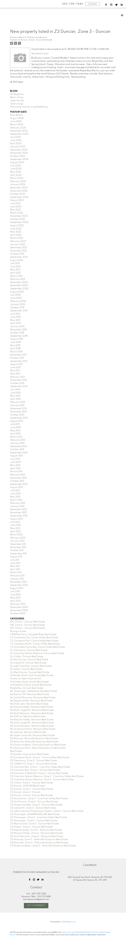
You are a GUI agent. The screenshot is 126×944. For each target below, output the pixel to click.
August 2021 (16, 260)
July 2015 (15, 424)
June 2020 (16, 298)
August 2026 (17, 118)
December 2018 (18, 330)
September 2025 (19, 134)
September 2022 (19, 222)
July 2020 (15, 295)
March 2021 (16, 276)
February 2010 (17, 604)
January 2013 (17, 506)
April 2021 (15, 273)
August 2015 (16, 421)
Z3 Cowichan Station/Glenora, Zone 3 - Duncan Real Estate (42, 779)
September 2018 (18, 336)
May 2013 (15, 497)
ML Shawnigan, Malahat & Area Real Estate (33, 691)
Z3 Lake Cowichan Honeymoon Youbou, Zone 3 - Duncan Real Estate (46, 811)
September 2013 (19, 484)
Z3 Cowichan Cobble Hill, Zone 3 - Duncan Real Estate (39, 773)
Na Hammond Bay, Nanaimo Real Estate (31, 707)
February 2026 (18, 128)
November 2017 (18, 355)
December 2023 (18, 188)
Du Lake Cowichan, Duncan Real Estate (31, 666)
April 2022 (15, 235)
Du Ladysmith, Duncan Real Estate (28, 663)
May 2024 (15, 172)
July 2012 (15, 522)
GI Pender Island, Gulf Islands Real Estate (32, 675)
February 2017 (17, 377)
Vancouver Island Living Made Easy (29, 107)
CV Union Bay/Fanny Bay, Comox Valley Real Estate (37, 647)
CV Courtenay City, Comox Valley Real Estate (34, 637)
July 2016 (15, 389)
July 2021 (15, 263)
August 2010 (16, 588)
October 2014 (17, 449)
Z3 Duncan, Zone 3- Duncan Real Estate (31, 795)
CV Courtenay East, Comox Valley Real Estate (34, 641)
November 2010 (18, 582)
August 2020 (17, 292)
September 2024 (19, 159)
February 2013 (17, 503)
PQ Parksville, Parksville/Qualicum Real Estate (34, 742)
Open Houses (17, 100)
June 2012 (15, 525)
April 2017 (15, 374)
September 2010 (19, 585)
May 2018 (15, 345)
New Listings (17, 97)
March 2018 (16, 352)
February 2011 (17, 576)
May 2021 (15, 270)
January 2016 (17, 405)
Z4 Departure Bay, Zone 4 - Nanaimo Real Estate (36, 830)
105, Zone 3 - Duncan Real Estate (27, 622)
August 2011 (16, 557)
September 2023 (19, 197)
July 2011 (14, 560)
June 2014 (15, 462)
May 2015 (15, 431)
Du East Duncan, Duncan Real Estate (29, 660)
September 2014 (19, 453)
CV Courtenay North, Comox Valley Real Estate (35, 644)
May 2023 (15, 210)
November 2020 (19, 285)
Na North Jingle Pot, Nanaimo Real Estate (32, 710)
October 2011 (17, 550)
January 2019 (17, 326)
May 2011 (15, 566)
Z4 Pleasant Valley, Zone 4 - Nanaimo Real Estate (36, 833)
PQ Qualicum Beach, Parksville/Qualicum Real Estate (38, 745)
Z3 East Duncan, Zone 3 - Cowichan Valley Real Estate (39, 798)
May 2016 (15, 396)
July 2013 (15, 490)
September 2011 (18, 554)
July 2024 (15, 166)
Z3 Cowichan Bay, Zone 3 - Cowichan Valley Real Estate (40, 767)
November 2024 (19, 153)
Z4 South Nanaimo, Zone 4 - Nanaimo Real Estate (36, 836)
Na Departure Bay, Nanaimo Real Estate (31, 701)
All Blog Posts (17, 94)
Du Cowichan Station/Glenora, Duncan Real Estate (37, 653)
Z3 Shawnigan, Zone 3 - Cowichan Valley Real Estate (38, 817)
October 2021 (17, 254)
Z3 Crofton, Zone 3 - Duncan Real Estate (31, 783)
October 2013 (17, 481)
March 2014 (16, 471)
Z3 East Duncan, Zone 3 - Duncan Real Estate (34, 802)
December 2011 (18, 544)
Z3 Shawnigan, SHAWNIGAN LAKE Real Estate (35, 814)
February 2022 (18, 241)
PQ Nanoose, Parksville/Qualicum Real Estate (34, 738)
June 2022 (16, 229)
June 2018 (15, 342)
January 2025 (17, 147)
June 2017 (15, 367)
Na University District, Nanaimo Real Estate (32, 729)
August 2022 (17, 225)
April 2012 (15, 531)
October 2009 (17, 613)
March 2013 (16, 500)
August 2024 (17, 162)
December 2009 (19, 607)
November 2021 (18, 251)
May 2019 (15, 320)
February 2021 (17, 279)
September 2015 (19, 418)
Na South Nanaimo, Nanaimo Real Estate (32, 726)
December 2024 (18, 150)
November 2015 (18, 412)
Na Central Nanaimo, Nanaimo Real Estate (32, 698)
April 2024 (15, 175)
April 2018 (15, 348)
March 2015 (16, 437)
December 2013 (18, 478)
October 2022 (17, 219)
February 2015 (17, 440)
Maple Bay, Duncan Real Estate (26, 688)
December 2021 (18, 248)
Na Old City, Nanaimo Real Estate (28, 716)
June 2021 (15, 266)
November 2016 (18, 380)
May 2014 (15, 465)
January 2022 (17, 244)
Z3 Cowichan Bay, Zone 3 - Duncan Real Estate (35, 770)
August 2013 (16, 487)
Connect (92, 4)
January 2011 (17, 579)
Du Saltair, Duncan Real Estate (26, 669)
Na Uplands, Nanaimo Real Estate (28, 732)
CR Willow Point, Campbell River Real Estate (33, 634)
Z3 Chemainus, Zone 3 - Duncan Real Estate (33, 760)
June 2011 (15, 563)
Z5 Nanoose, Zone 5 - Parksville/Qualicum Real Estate (39, 839)
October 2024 (17, 156)
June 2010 (15, 595)
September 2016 (19, 386)
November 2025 (19, 131)
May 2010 (15, 598)
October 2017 (17, 358)
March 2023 (16, 213)
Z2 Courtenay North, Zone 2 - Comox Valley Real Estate (39, 757)
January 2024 (17, 184)
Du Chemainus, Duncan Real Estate (28, 650)
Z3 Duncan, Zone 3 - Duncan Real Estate (35, 40)
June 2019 (15, 317)
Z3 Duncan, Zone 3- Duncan (25, 792)
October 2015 (17, 415)
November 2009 (19, 610)
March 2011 (16, 572)
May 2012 (15, 528)
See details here (39, 54)
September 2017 (18, 361)
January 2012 (17, 541)
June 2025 (16, 140)
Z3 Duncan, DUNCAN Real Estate (27, 786)
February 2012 (17, 538)
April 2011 (15, 569)
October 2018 (17, 333)
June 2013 (15, 494)
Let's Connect (36, 905)
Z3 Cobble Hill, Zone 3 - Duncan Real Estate (33, 764)
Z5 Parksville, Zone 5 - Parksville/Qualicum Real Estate (39, 843)
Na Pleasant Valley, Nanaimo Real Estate (31, 720)
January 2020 (17, 304)
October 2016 (17, 383)
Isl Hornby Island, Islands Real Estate (29, 682)
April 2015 (15, 434)
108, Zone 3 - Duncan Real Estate (27, 625)
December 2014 (18, 446)
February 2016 (17, 402)
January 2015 (17, 443)
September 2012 (19, 516)
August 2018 (16, 339)
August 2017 (16, 364)
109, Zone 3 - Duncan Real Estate (27, 628)
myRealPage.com (68, 922)
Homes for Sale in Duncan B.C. (26, 679)
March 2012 (16, 535)
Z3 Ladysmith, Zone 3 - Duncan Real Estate (33, 808)
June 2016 (15, 393)
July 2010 (15, 591)
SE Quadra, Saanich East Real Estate (29, 754)
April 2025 (16, 143)
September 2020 (19, 289)
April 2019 (15, 323)
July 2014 (15, 459)
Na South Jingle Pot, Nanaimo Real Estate (32, 723)
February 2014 (17, 475)
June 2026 (16, 121)
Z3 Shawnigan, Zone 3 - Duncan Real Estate (33, 821)
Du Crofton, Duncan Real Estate (26, 656)
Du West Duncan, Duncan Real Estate (29, 672)
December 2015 (18, 408)
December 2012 (18, 509)
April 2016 (15, 399)
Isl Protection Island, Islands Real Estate (30, 685)
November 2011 (18, 547)
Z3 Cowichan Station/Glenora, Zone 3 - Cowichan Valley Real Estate (46, 776)
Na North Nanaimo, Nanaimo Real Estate (31, 713)
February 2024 (18, 181)
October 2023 (17, 194)
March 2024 (16, 178)
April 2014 (15, 468)
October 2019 (17, 308)
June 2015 (15, 427)
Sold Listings (16, 104)
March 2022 (16, 238)
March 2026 (16, 125)
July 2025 (15, 137)
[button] (106, 5)
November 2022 (19, 216)
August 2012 (16, 519)
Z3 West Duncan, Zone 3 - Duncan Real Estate (34, 824)
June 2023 (16, 207)
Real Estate (16, 751)
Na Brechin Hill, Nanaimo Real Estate (29, 694)
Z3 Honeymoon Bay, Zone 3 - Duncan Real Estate (36, 805)
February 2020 (18, 301)
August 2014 (16, 456)
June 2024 (16, 169)
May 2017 (15, 371)
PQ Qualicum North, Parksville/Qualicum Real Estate (37, 748)
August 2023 (17, 200)
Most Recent (16, 115)
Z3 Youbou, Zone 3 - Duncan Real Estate (31, 827)
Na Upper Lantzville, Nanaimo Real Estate (32, 735)
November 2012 (18, 513)
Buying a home (18, 631)
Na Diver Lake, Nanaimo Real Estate (29, 704)
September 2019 (19, 311)
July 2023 (15, 203)
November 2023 (19, 191)
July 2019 (15, 314)
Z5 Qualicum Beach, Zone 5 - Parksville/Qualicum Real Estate (43, 846)
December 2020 (19, 282)
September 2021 (19, 257)
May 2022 (15, 232)
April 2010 (15, 601)
